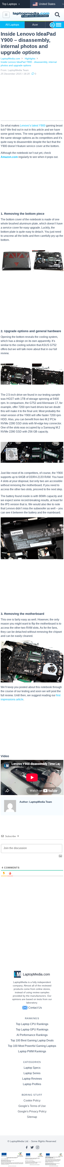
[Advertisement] (32, 98)
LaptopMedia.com (10, 58)
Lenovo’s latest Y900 (32, 125)
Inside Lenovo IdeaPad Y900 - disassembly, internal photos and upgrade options (29, 64)
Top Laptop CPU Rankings (32, 1024)
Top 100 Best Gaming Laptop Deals (32, 1040)
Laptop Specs (32, 1067)
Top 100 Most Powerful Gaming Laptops (32, 1045)
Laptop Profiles (32, 1084)
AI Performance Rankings (32, 1035)
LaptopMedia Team (18, 70)
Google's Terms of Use (32, 1106)
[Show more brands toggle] (58, 24)
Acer (35, 24)
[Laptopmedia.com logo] (31, 14)
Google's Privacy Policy (32, 1111)
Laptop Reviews (32, 1078)
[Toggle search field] (57, 15)
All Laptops (12, 24)
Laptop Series (32, 1073)
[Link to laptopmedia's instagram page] (37, 1147)
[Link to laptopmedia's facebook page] (26, 1147)
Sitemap (32, 1116)
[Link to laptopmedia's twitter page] (32, 1147)
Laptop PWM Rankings (32, 1051)
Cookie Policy (32, 1100)
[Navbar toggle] (6, 15)
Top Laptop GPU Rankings (32, 1029)
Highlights (30, 58)
